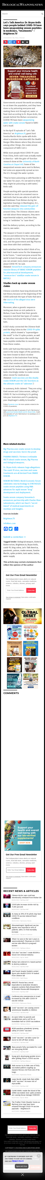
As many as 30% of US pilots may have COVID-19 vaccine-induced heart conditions (26, 916)
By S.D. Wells (24, 957)
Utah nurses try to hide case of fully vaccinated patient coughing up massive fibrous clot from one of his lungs (26, 1069)
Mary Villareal (19, 38)
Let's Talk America (30, 547)
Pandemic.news (13, 404)
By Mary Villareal (25, 1061)
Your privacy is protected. (13, 597)
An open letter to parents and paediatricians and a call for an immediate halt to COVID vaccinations (26, 1019)
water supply (9, 556)
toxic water (28, 553)
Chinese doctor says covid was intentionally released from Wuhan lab (27, 896)
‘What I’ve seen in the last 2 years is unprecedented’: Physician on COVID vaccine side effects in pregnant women (26, 942)
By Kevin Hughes (25, 1111)
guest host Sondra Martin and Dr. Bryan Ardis (21, 412)
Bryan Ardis (32, 545)
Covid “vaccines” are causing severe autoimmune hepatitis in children (25, 1009)
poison (16, 550)
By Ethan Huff (24, 900)
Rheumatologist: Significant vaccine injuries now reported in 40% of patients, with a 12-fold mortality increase (25, 928)
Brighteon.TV (13, 416)
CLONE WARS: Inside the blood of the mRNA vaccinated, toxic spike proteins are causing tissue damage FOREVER (26, 1093)
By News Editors (25, 948)
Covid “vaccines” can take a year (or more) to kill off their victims (25, 1039)
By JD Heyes (24, 978)
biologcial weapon (25, 542)
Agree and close (21, 1166)
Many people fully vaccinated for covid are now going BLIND (27, 1048)
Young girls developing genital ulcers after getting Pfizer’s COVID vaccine (26, 1057)
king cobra (16, 547)
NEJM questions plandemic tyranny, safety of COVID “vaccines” (25, 1029)
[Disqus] (22, 727)
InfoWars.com (9, 523)
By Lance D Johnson (26, 934)
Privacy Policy (18, 1161)
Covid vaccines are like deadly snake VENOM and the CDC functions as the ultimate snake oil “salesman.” (21, 381)
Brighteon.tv (21, 545)
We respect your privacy (31, 1141)
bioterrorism (9, 545)
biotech (37, 542)
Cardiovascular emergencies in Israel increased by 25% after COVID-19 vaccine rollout (26, 998)
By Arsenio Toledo (26, 921)
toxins (36, 553)
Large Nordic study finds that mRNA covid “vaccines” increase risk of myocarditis (25, 1081)
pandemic (7, 550)
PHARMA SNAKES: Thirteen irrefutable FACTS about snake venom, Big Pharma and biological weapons (20, 460)
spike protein (16, 553)
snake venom (26, 550)
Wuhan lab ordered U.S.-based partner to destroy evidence (27, 963)
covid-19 (7, 547)
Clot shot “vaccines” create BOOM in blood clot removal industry (26, 954)
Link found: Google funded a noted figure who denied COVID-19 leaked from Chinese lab (25, 973)
